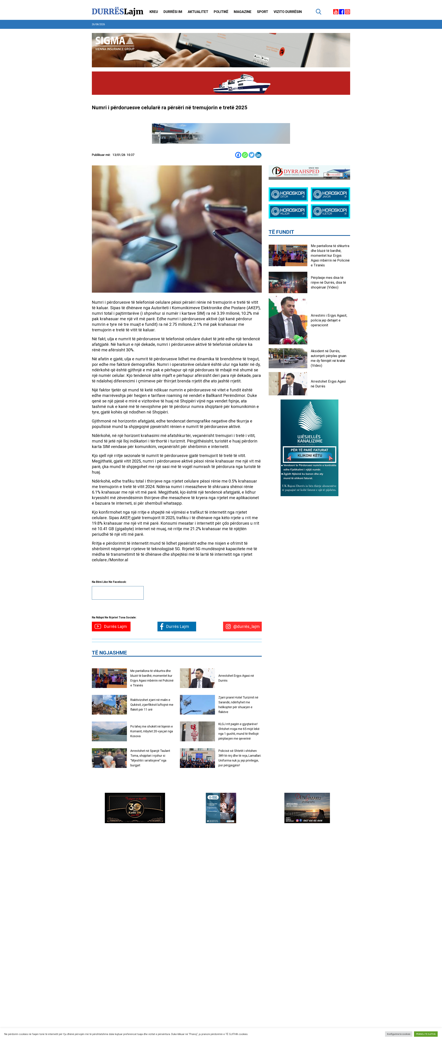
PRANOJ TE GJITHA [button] (426, 1034)
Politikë (221, 12)
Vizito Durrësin (288, 12)
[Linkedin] (258, 155)
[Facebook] (238, 155)
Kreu (154, 12)
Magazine (242, 12)
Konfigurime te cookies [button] (398, 1034)
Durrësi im (173, 12)
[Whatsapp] (245, 155)
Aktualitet (198, 12)
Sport (262, 12)
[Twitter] (252, 155)
